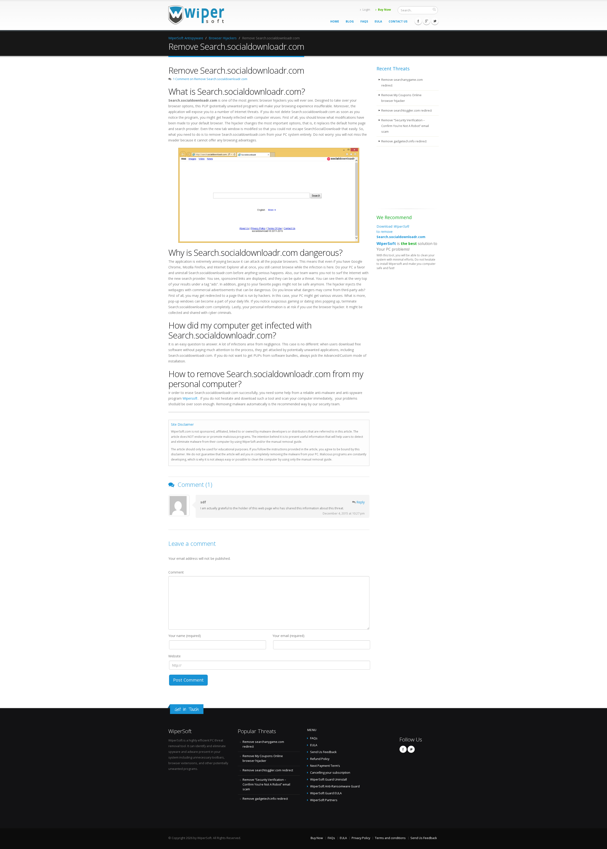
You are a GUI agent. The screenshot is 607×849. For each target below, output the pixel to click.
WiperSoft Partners (323, 800)
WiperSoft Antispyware (185, 38)
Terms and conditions (390, 838)
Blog (350, 21)
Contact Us (398, 21)
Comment (176, 572)
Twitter (434, 21)
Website (174, 656)
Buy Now (384, 10)
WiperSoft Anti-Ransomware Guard (335, 786)
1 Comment (210, 79)
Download (401, 231)
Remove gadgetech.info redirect (404, 141)
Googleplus (426, 21)
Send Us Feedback (323, 752)
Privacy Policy (361, 838)
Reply (360, 502)
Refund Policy (319, 759)
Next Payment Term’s (325, 766)
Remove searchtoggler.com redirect (406, 110)
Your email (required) (288, 635)
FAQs (364, 21)
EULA (378, 21)
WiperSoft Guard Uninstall (328, 779)
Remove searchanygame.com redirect (402, 82)
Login (366, 10)
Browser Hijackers (223, 38)
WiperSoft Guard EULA (326, 793)
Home (334, 21)
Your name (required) (184, 635)
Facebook (418, 21)
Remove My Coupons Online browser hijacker (401, 98)
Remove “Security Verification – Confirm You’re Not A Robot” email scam (405, 126)
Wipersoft (190, 398)
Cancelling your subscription (330, 773)
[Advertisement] (400, 178)
